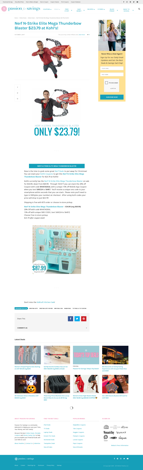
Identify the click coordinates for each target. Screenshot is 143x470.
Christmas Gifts (33, 308)
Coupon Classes (54, 2)
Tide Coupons (77, 428)
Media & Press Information (119, 445)
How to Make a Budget (32, 2)
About (16, 465)
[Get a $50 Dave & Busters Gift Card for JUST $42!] (115, 384)
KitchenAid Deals (49, 440)
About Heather (19, 443)
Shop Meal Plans (19, 2)
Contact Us (29, 443)
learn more (82, 34)
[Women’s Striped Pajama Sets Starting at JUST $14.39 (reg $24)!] (28, 355)
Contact (23, 465)
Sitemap (59, 465)
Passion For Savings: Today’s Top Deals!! (86, 369)
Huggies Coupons (78, 432)
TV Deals (46, 428)
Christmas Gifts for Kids (46, 308)
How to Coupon (44, 2)
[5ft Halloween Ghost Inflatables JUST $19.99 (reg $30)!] (28, 384)
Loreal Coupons (78, 440)
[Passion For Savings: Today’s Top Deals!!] (86, 355)
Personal (76, 366)
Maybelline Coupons (79, 425)
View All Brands (78, 447)
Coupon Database (75, 2)
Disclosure (41, 465)
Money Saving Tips (29, 435)
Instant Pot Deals (49, 436)
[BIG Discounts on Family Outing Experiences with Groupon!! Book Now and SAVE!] (115, 355)
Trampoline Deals (49, 443)
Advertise (37, 443)
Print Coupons (65, 2)
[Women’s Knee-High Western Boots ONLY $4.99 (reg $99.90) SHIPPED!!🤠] (86, 384)
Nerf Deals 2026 (58, 308)
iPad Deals (47, 425)
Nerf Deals (59, 171)
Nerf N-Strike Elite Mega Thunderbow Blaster (56, 166)
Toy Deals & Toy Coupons (79, 308)
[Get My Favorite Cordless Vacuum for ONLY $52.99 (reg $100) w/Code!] (57, 355)
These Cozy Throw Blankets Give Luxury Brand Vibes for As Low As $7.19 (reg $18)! (56, 398)
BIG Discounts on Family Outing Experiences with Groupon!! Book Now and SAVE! (114, 369)
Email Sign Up (31, 465)
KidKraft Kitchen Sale (45, 302)
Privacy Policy (50, 465)
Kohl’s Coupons (46, 174)
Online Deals (22, 18)
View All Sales (48, 447)
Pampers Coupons (79, 436)
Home (16, 18)
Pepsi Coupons (77, 443)
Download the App (8, 2)
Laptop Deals (48, 432)
